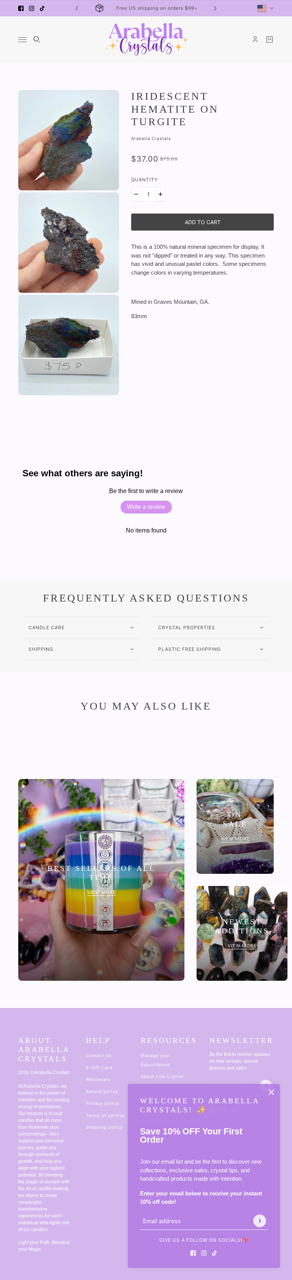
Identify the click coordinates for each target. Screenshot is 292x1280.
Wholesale (98, 1079)
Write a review (146, 507)
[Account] (255, 39)
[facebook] (21, 8)
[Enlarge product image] (68, 140)
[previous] (76, 8)
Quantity (144, 179)
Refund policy (102, 1091)
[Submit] (259, 1220)
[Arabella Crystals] (146, 39)
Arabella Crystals (151, 138)
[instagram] (31, 8)
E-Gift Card (99, 1067)
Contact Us (99, 1055)
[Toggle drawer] (22, 39)
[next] (215, 8)
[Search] (37, 39)
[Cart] (269, 39)
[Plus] (160, 194)
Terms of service (105, 1115)
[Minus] (136, 194)
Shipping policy (104, 1127)
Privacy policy (102, 1103)
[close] (271, 1092)
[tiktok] (42, 8)
